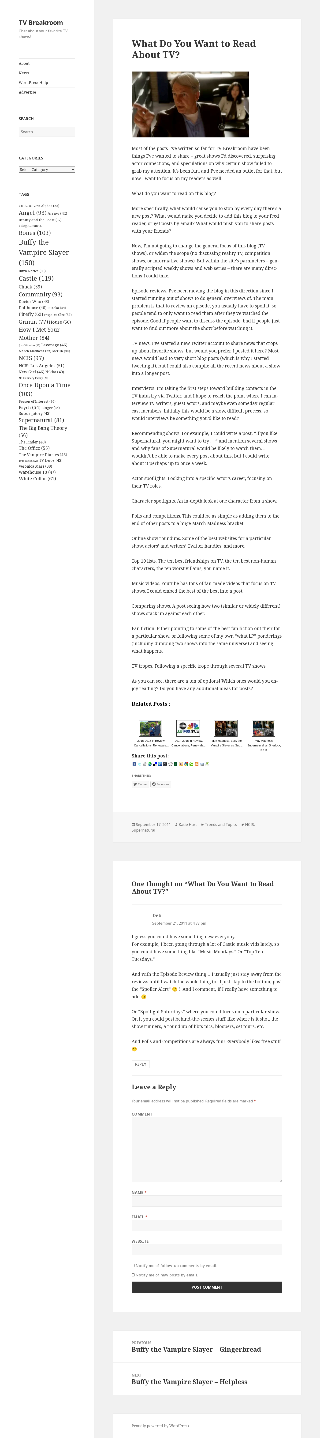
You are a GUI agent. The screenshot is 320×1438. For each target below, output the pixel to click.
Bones (35, 233)
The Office (34, 448)
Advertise (27, 92)
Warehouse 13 (37, 472)
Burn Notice (32, 271)
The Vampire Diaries (43, 454)
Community (41, 294)
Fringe (50, 315)
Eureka (57, 308)
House (60, 322)
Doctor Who (34, 301)
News (24, 73)
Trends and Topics (221, 824)
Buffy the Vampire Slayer (44, 252)
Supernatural (41, 420)
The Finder (32, 442)
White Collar (37, 478)
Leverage (54, 345)
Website (140, 1241)
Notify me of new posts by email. (167, 1275)
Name (139, 1192)
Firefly (31, 314)
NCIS (31, 358)
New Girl (32, 372)
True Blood (28, 460)
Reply (140, 1064)
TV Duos (51, 460)
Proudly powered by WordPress (160, 1425)
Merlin (61, 351)
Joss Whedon (29, 345)
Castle (36, 278)
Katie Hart (188, 824)
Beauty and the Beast (40, 219)
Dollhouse (33, 307)
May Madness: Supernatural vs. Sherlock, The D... (264, 745)
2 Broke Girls (29, 206)
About (24, 63)
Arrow (57, 213)
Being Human (31, 225)
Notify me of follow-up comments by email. (176, 1265)
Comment (142, 1114)
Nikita (54, 372)
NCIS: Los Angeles (41, 365)
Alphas (50, 206)
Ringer (50, 407)
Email (139, 1216)
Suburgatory (35, 413)
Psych (30, 407)
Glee (65, 315)
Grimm (33, 321)
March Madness (35, 351)
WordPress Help (33, 82)
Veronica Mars (35, 466)
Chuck (30, 287)
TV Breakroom (41, 22)
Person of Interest (37, 401)
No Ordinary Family (33, 378)
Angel (33, 212)
